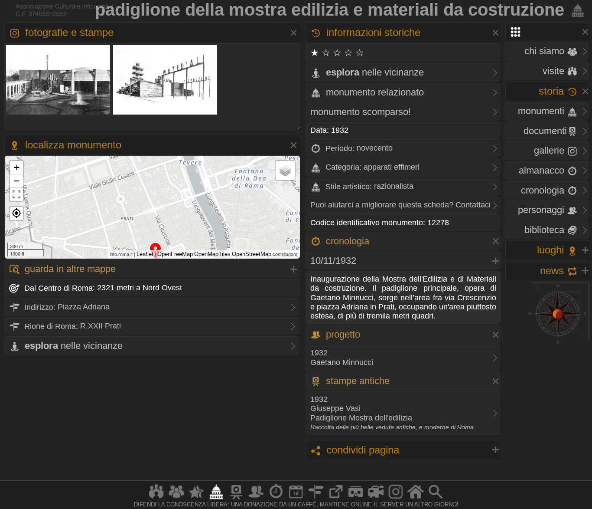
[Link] (336, 498)
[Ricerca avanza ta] (436, 498)
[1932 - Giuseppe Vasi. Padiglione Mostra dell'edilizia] (165, 114)
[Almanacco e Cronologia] (276, 498)
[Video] (376, 498)
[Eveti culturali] (296, 498)
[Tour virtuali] (356, 498)
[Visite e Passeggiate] (156, 498)
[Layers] (285, 170)
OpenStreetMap (251, 254)
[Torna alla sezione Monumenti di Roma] (576, 9)
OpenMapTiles (212, 254)
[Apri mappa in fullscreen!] (16, 194)
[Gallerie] (396, 498)
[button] (16, 213)
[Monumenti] (216, 498)
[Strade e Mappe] (316, 498)
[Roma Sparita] (236, 498)
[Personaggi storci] (256, 498)
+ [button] (17, 167)
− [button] (17, 180)
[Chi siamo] (176, 498)
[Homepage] (416, 498)
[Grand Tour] (196, 498)
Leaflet (145, 254)
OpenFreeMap (175, 254)
